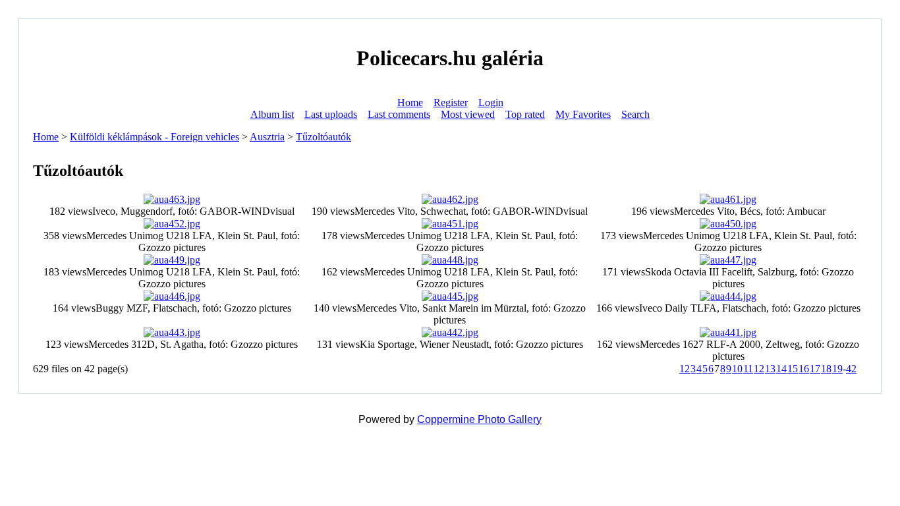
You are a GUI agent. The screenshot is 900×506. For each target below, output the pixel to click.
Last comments (399, 114)
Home (410, 102)
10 (737, 368)
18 (826, 368)
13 (770, 368)
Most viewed (468, 114)
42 (851, 368)
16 (804, 368)
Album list (272, 114)
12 (759, 368)
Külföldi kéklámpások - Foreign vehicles (154, 136)
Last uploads (330, 114)
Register (451, 102)
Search (635, 114)
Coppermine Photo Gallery (479, 419)
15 (792, 368)
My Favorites (583, 114)
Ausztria (267, 136)
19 (837, 368)
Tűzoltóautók (323, 136)
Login (490, 102)
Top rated (525, 114)
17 (815, 368)
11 (748, 368)
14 (781, 368)
